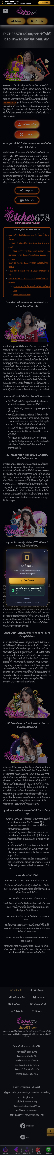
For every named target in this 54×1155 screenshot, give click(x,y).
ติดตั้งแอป (45, 3)
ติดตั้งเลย (29, 580)
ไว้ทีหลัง (27, 598)
